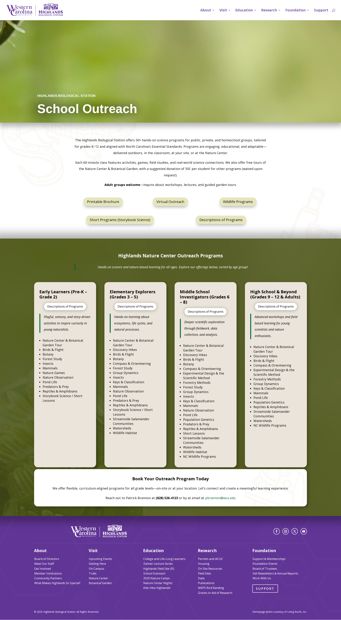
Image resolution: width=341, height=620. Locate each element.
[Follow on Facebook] (276, 531)
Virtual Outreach (170, 201)
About (205, 10)
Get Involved (42, 569)
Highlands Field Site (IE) (158, 569)
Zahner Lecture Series (158, 564)
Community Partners (48, 578)
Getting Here (97, 564)
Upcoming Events (100, 559)
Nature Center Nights (157, 583)
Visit (223, 10)
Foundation (295, 10)
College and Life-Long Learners (164, 559)
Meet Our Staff (44, 564)
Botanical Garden (100, 583)
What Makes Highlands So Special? (57, 583)
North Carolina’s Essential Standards (154, 146)
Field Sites (204, 573)
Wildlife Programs (238, 201)
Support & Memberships (269, 559)
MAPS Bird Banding (211, 588)
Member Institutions (48, 573)
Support (321, 10)
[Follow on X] (294, 531)
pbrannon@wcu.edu (220, 498)
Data (201, 578)
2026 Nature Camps (156, 578)
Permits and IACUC (210, 559)
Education (244, 10)
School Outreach (154, 573)
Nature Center (98, 578)
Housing (203, 564)
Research (269, 10)
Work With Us (262, 578)
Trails (92, 573)
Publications (206, 583)
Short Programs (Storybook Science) (120, 219)
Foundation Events (265, 564)
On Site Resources (210, 569)
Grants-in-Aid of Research (215, 593)
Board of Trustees (265, 569)
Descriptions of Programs (221, 219)
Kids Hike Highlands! (156, 588)
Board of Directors (46, 559)
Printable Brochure (103, 201)
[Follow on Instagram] (285, 531)
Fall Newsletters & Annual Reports (275, 573)
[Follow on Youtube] (304, 531)
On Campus (96, 569)
